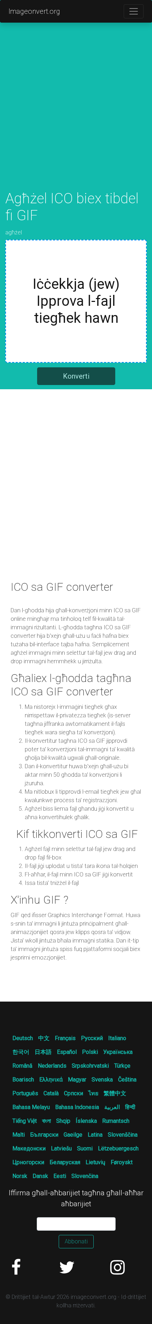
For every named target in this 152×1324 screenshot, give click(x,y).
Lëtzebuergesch (118, 1148)
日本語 (43, 1052)
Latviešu (61, 1148)
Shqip (63, 1121)
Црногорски (28, 1162)
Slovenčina (84, 1176)
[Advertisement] (76, 114)
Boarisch (23, 1079)
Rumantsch (115, 1121)
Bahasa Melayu (31, 1107)
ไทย (93, 1093)
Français (65, 1038)
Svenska (102, 1079)
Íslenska (86, 1121)
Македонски (29, 1148)
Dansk (40, 1176)
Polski (90, 1052)
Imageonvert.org (34, 11)
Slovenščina (123, 1134)
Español (67, 1052)
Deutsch (22, 1038)
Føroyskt (122, 1162)
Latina (95, 1134)
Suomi (85, 1148)
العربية (112, 1107)
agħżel (13, 232)
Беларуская (64, 1162)
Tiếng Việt (24, 1121)
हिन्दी (130, 1107)
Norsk (19, 1176)
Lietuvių (95, 1162)
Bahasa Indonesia (77, 1107)
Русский (92, 1038)
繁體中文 (115, 1093)
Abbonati (76, 1241)
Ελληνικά (51, 1079)
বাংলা (46, 1121)
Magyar (77, 1079)
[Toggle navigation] (134, 11)
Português (25, 1093)
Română (22, 1065)
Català (51, 1093)
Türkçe (122, 1065)
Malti (18, 1134)
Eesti (59, 1176)
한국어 (20, 1052)
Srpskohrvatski (90, 1065)
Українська (118, 1052)
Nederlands (52, 1065)
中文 (43, 1038)
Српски (73, 1093)
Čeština (127, 1079)
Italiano (117, 1038)
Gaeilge (73, 1134)
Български (44, 1134)
